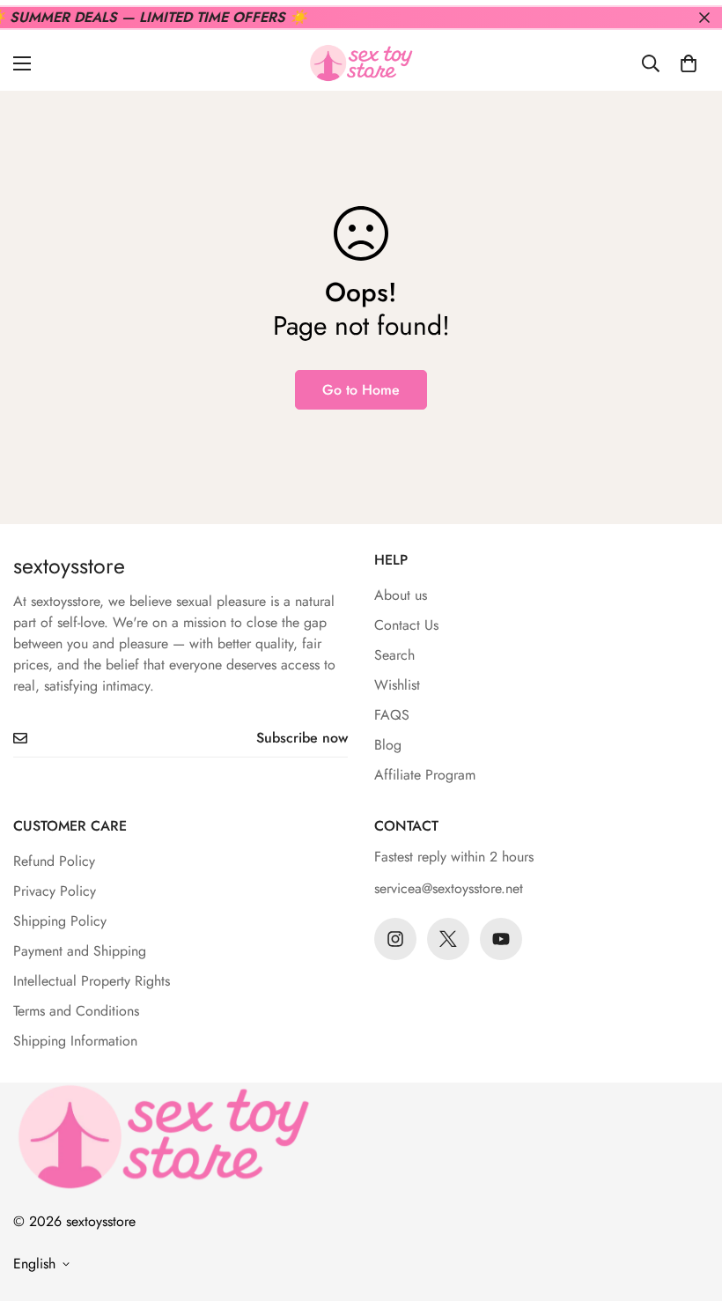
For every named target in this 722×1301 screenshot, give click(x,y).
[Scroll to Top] (687, 1205)
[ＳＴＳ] (361, 63)
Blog (388, 745)
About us (400, 595)
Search (394, 655)
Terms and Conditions (76, 1011)
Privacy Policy (54, 891)
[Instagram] (395, 939)
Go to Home (361, 390)
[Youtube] (501, 939)
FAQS (391, 715)
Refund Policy (54, 861)
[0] (688, 63)
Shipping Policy (60, 921)
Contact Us (406, 625)
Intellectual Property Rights (91, 981)
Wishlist (397, 685)
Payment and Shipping (79, 951)
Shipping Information (75, 1041)
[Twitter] (448, 939)
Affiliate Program (424, 775)
